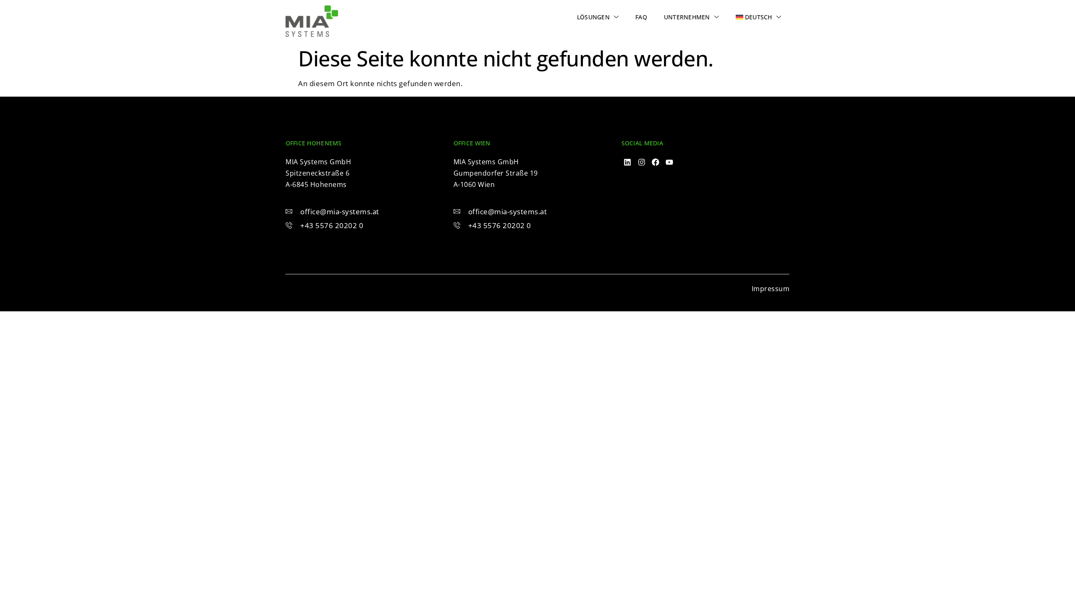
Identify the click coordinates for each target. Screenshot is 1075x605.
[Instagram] (641, 162)
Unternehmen (687, 17)
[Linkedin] (627, 162)
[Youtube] (669, 162)
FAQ (641, 17)
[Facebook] (656, 162)
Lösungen (593, 17)
